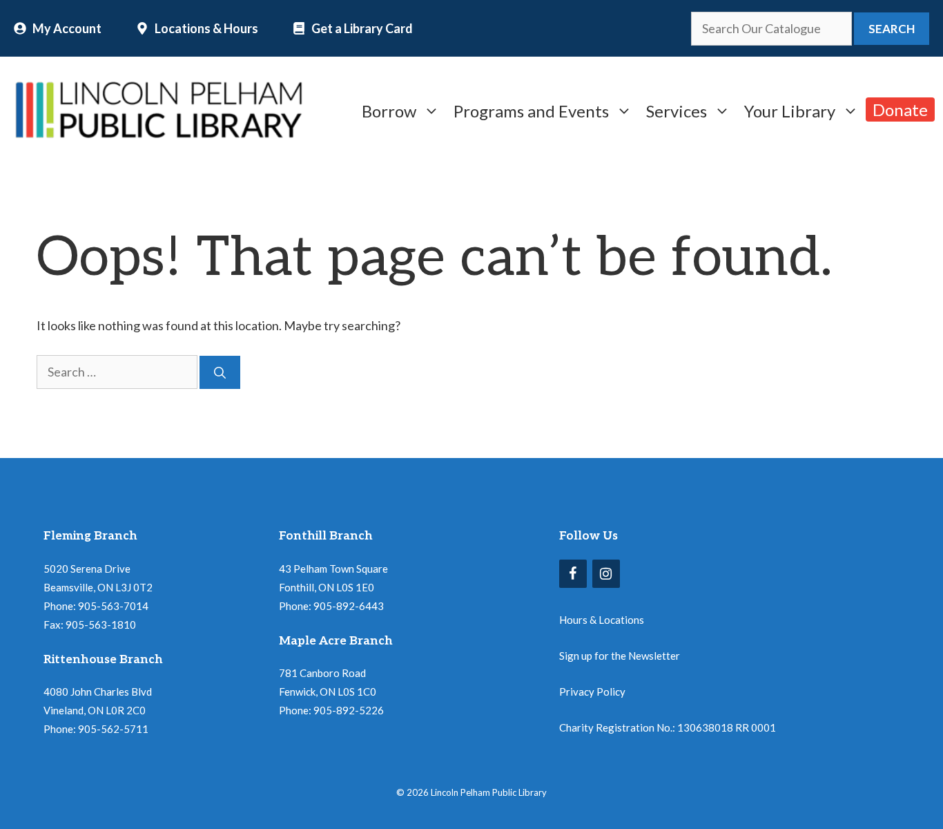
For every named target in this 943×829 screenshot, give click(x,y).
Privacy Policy (592, 691)
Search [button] (891, 28)
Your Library (789, 109)
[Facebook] (573, 574)
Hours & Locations (601, 619)
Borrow (389, 109)
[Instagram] (606, 574)
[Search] (220, 372)
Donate (900, 109)
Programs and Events (531, 109)
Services (676, 109)
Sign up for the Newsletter (619, 655)
